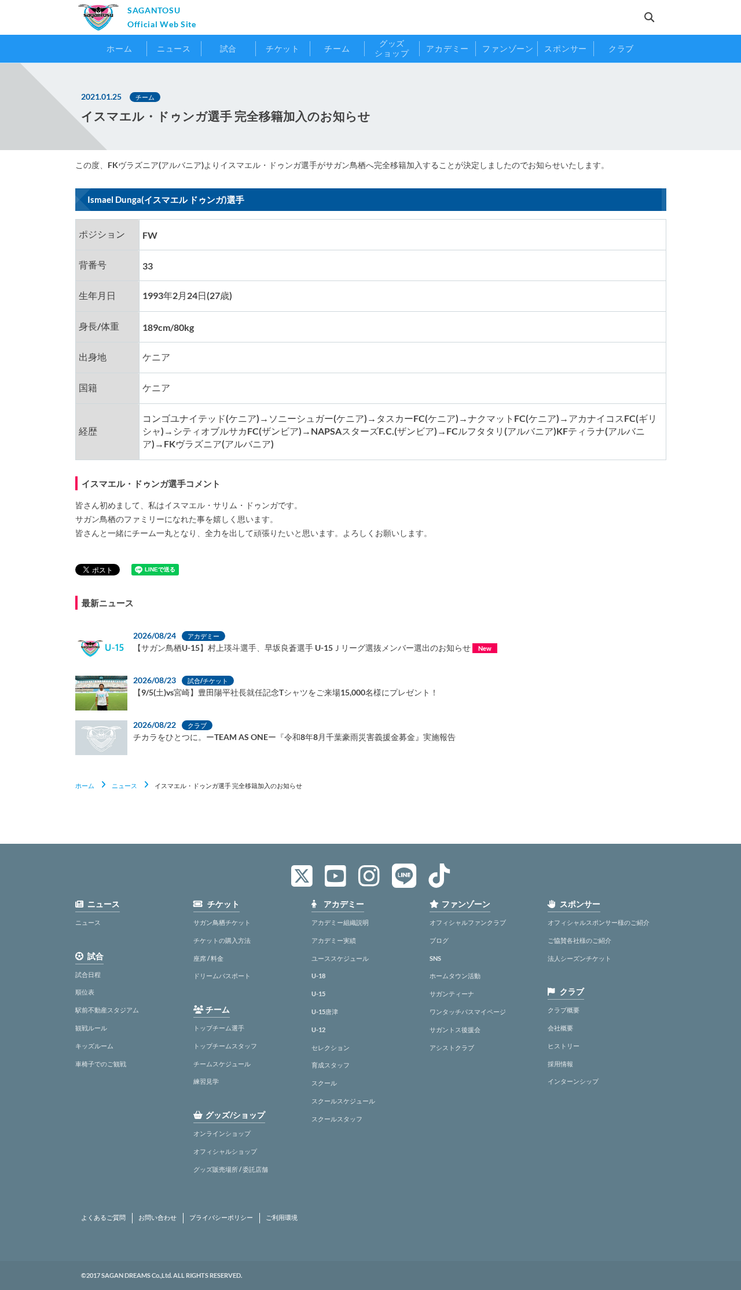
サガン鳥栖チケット (222, 922)
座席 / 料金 (208, 958)
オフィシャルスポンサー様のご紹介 (599, 922)
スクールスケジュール (343, 1101)
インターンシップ (573, 1081)
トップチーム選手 (218, 1028)
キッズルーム (94, 1046)
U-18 (318, 975)
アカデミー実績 (333, 940)
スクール (324, 1083)
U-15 (318, 993)
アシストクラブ (452, 1047)
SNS (435, 958)
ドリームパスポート (222, 975)
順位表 (84, 992)
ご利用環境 (282, 1217)
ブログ (439, 940)
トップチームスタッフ (225, 1046)
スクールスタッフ (336, 1119)
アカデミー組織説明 (340, 922)
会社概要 (560, 1028)
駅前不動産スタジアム (107, 1010)
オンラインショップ (222, 1133)
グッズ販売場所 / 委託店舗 (230, 1169)
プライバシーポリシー (221, 1217)
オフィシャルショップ (225, 1151)
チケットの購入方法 (222, 940)
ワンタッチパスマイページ (468, 1011)
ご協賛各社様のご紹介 (579, 940)
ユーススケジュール (340, 958)
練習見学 (206, 1081)
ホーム (84, 785)
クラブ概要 (563, 1010)
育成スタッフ (330, 1065)
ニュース (124, 785)
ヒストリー (563, 1046)
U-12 (318, 1029)
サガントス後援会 (455, 1029)
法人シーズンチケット (579, 958)
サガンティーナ (452, 993)
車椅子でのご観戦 (100, 1063)
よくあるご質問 (103, 1217)
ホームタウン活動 (455, 975)
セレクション (330, 1047)
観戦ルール (91, 1028)
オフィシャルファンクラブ (468, 922)
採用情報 (560, 1063)
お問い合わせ (157, 1217)
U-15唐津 (324, 1011)
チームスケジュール (222, 1063)
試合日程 (88, 974)
